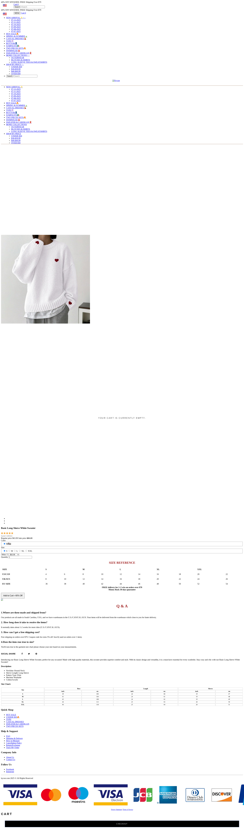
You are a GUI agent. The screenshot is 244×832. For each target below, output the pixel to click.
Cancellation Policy (14, 743)
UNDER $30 (16, 67)
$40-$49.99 (15, 71)
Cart (16, 4)
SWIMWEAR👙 (13, 51)
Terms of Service (128, 809)
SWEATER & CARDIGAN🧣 (19, 53)
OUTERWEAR (17, 58)
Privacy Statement (116, 809)
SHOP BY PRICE (15, 64)
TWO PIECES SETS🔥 (16, 48)
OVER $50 (15, 73)
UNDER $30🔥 (12, 717)
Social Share (8, 654)
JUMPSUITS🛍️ (13, 46)
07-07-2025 (16, 31)
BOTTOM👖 (11, 43)
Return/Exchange (13, 745)
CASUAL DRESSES (15, 722)
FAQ (8, 736)
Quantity (4, 557)
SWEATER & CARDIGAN (17, 724)
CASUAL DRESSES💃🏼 (16, 39)
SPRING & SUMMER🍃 (16, 36)
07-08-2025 (16, 29)
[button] (7, 533)
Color (3, 540)
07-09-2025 (16, 27)
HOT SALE (11, 715)
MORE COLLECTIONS (18, 55)
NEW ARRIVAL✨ (16, 18)
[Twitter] (29, 654)
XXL (30, 551)
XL (22, 551)
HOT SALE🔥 (12, 34)
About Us (10, 757)
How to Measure (13, 741)
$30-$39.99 (15, 69)
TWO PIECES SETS (15, 726)
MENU (17, 13)
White (8, 544)
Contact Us (10, 759)
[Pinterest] (36, 654)
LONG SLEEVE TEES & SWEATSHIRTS (29, 62)
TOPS (8, 719)
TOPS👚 (10, 41)
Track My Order (12, 747)
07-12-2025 (16, 20)
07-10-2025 (16, 24)
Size (2, 547)
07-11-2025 (15, 22)
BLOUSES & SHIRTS (20, 60)
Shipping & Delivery (14, 738)
